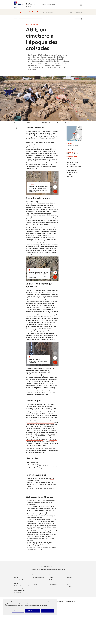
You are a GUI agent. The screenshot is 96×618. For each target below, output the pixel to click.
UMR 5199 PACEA (40, 436)
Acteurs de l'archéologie (38, 577)
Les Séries (76, 4)
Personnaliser (18, 611)
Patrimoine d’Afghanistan (20, 588)
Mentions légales (53, 584)
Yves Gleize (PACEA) (33, 464)
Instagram (69, 579)
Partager (77, 18)
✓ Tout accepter (32, 611)
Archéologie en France (19, 579)
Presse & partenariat (37, 582)
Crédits (51, 579)
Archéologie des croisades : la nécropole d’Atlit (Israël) (42, 485)
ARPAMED (44, 445)
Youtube (69, 586)
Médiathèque (78, 12)
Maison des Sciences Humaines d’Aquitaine (41, 440)
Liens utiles (34, 579)
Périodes (50, 12)
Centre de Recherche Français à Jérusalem (40, 423)
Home (15, 18)
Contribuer (34, 584)
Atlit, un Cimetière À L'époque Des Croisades (30, 18)
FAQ (50, 582)
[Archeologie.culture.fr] (48, 4)
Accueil (16, 577)
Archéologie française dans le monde (26, 12)
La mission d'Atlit (32, 462)
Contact (51, 577)
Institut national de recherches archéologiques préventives (39, 438)
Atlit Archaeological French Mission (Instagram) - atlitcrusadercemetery (42, 467)
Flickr (68, 584)
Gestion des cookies (71, 601)
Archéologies (30, 443)
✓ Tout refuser (47, 611)
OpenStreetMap (74, 140)
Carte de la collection (19, 590)
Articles (70, 12)
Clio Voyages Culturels (47, 443)
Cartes (45, 12)
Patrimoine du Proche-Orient (21, 585)
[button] (74, 133)
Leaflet (68, 140)
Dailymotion (70, 582)
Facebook (69, 577)
